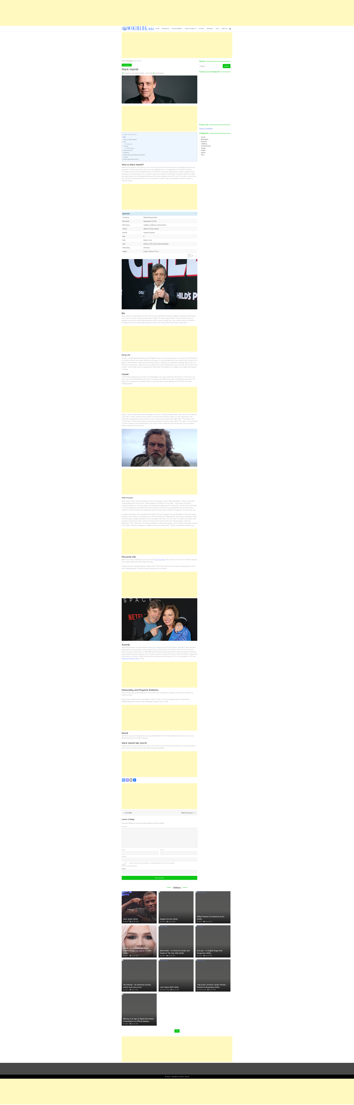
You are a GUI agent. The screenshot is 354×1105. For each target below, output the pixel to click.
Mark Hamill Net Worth (131, 159)
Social (126, 157)
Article (203, 137)
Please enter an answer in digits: (129, 865)
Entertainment (177, 28)
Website (124, 856)
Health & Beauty (190, 28)
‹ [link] (186, 256)
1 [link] (189, 256)
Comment (125, 826)
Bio (125, 142)
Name (123, 850)
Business (210, 28)
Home (157, 28)
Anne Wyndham (160, 560)
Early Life (129, 144)
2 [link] (192, 256)
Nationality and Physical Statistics (134, 155)
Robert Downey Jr (187, 813)
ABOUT (224, 28)
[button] (141, 214)
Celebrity (204, 144)
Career (126, 146)
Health (203, 150)
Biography (165, 28)
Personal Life (128, 150)
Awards (126, 152)
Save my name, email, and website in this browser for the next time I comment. (152, 863)
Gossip (203, 148)
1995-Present (130, 148)
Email (162, 850)
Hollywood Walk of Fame (130, 658)
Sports (201, 28)
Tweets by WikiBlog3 (206, 128)
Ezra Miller (128, 813)
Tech (217, 28)
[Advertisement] (55, 13)
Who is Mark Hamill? (130, 139)
